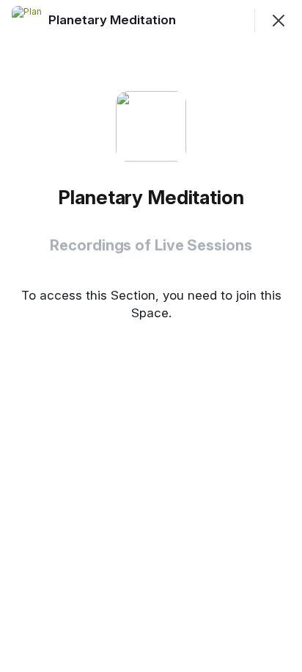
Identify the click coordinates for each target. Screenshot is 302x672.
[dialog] (151, 336)
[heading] (113, 20)
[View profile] (26, 20)
